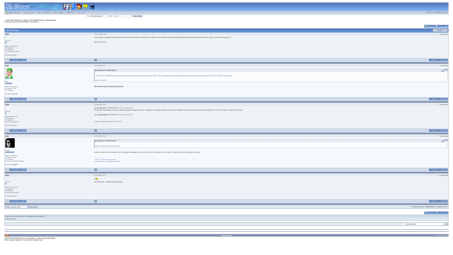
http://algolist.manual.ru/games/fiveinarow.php (108, 86)
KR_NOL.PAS (101, 108)
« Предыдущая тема (418, 206)
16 (14, 93)
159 (15, 164)
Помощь (429, 12)
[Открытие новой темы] (442, 26)
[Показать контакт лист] (14, 60)
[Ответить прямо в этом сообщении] (443, 60)
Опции (439, 30)
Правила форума (14, 12)
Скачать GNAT (58, 12)
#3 (447, 104)
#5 (447, 175)
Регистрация (437, 12)
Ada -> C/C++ (81, 12)
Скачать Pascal (28, 12)
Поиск (445, 12)
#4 (447, 136)
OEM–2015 (70, 12)
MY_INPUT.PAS (102, 114)
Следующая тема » (442, 206)
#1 (447, 34)
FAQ (39, 12)
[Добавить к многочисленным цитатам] (433, 60)
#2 (447, 65)
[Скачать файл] (95, 108)
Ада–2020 (47, 12)
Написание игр (430, 206)
